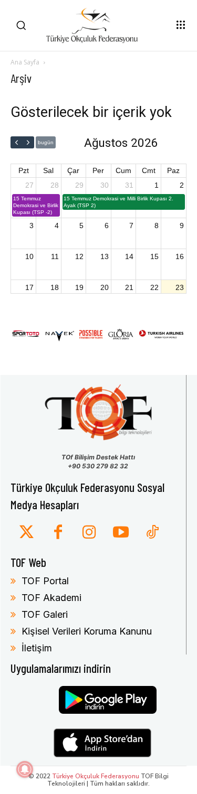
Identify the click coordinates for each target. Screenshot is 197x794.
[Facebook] (58, 533)
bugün (46, 142)
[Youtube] (121, 533)
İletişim (37, 647)
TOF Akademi (51, 597)
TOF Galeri (45, 614)
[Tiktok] (152, 533)
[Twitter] (26, 533)
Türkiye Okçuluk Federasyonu (95, 776)
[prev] (17, 142)
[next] (28, 142)
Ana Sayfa (25, 62)
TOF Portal (45, 580)
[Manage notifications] (24, 769)
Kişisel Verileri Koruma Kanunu (87, 631)
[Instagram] (89, 533)
